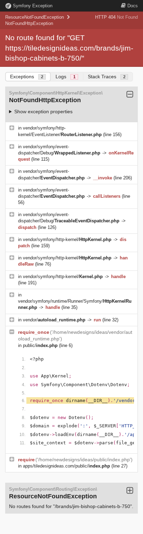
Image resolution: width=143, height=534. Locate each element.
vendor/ (54, 319)
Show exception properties (43, 111)
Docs (132, 5)
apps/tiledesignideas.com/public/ (66, 466)
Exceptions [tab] (26, 76)
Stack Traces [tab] (107, 76)
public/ (40, 345)
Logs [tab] (66, 76)
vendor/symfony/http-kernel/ (67, 239)
